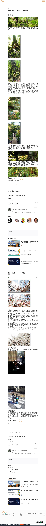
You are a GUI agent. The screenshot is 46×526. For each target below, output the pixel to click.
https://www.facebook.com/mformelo (17, 185)
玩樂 (38, 2)
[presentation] (7, 221)
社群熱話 (8, 2)
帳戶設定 (21, 514)
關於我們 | (3, 522)
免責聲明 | (6, 522)
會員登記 (40, 1)
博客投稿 (14, 519)
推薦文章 (20, 2)
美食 (32, 2)
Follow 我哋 (23, 195)
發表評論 (10, 231)
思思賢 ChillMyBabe (36, 223)
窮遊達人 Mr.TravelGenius (23, 223)
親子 (40, 2)
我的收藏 (21, 515)
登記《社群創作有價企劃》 (16, 191)
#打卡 (31, 513)
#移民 (41, 513)
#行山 (29, 513)
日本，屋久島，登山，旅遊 (11, 200)
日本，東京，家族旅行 (11, 441)
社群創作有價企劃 (3, 2)
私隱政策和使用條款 (22, 524)
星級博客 (23, 2)
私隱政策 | (12, 522)
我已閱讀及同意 (37, 524)
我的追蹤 (21, 516)
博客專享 (26, 2)
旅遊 (34, 2)
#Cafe (35, 513)
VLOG (30, 2)
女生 (36, 2)
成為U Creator (13, 2)
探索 (17, 2)
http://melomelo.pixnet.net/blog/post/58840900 (15, 421)
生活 (41, 2)
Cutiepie (11, 467)
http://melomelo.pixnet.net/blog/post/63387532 (16, 423)
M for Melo (11, 14)
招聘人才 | (15, 522)
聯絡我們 (18, 522)
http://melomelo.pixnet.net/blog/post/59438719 (16, 181)
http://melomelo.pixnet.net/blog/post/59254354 (18, 184)
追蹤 (37, 14)
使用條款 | (9, 522)
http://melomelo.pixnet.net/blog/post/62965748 (15, 419)
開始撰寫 (43, 1)
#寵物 (27, 513)
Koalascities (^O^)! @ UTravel (16, 223)
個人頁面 (21, 513)
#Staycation (38, 513)
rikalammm (29, 223)
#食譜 (33, 513)
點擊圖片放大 (23, 16)
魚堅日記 (10, 223)
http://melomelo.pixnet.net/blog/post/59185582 (16, 179)
